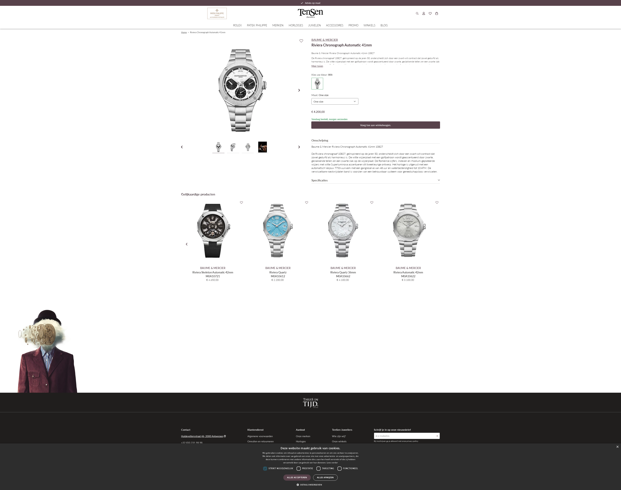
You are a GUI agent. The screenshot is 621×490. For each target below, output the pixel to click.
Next (299, 90)
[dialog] (310, 466)
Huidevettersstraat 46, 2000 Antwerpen (202, 436)
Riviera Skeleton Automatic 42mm (212, 272)
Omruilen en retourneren (260, 441)
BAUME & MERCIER (212, 268)
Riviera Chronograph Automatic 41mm (207, 32)
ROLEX (237, 25)
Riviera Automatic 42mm (408, 272)
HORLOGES (296, 25)
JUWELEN (314, 25)
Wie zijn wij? (339, 436)
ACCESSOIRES (334, 25)
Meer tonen (317, 66)
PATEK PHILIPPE (257, 25)
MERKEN (277, 25)
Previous (182, 147)
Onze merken (303, 436)
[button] (310, 484)
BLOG (384, 25)
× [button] (617, 447)
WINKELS (369, 25)
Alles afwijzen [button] (325, 477)
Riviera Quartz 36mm (343, 272)
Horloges (301, 441)
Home (184, 32)
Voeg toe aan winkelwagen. (375, 125)
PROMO (353, 25)
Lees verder (332, 462)
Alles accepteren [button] (297, 477)
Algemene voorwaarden (260, 436)
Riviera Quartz (278, 272)
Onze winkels (339, 441)
